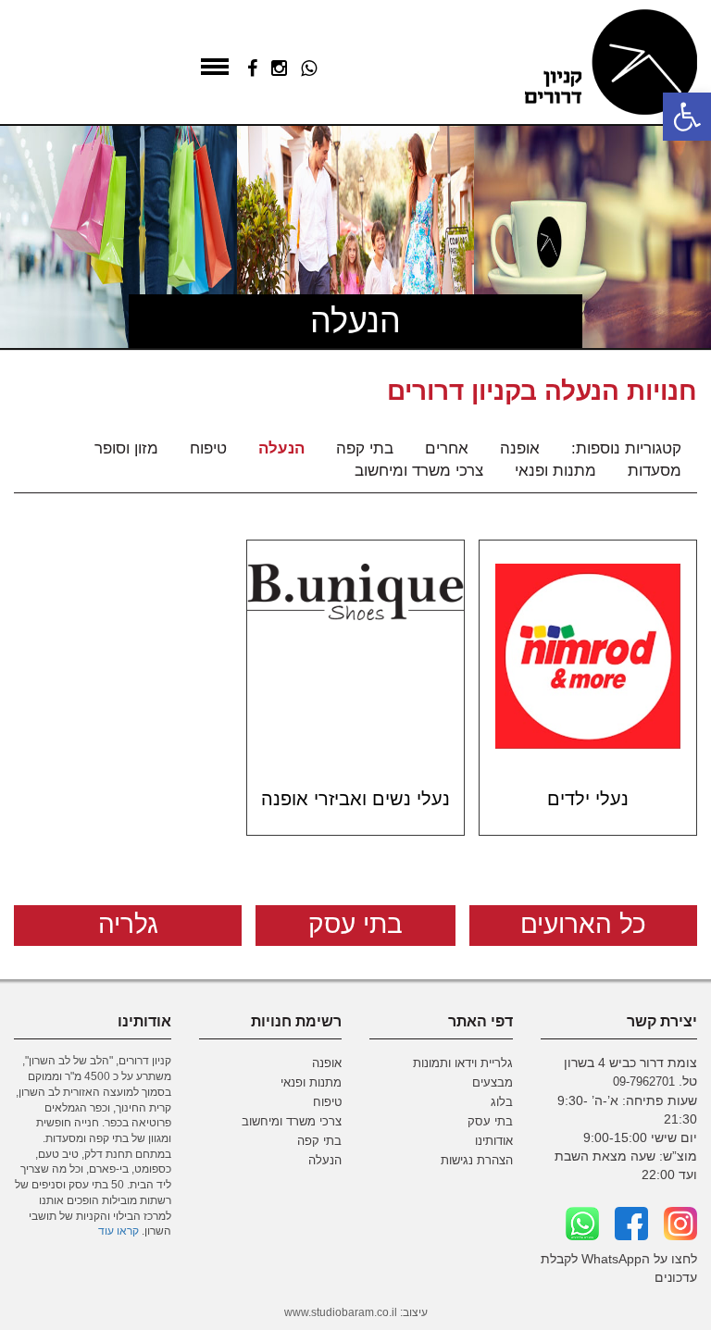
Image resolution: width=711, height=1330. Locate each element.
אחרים (446, 448)
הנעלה (281, 448)
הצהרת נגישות (477, 1160)
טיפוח (208, 448)
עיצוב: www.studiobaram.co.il (356, 1312)
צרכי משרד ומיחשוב (419, 470)
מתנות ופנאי (555, 470)
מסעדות (654, 470)
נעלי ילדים (588, 799)
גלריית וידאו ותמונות (463, 1063)
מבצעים (492, 1082)
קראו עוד (118, 1230)
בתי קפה (364, 448)
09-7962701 (644, 1081)
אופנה (520, 448)
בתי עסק (355, 924)
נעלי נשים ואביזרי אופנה (355, 799)
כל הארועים (583, 924)
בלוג (502, 1102)
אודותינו (494, 1141)
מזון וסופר (126, 448)
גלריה (128, 924)
